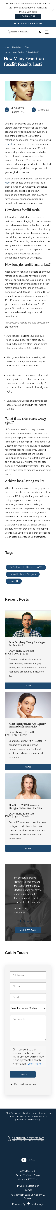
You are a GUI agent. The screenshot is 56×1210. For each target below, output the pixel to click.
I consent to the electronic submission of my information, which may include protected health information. (28, 1056)
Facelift (13, 581)
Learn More (28, 16)
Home (6, 47)
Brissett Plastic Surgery (22, 574)
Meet (8, 182)
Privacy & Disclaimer (28, 1186)
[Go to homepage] (20, 32)
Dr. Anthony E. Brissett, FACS (25, 567)
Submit (22, 1074)
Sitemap (28, 1190)
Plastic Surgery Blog (20, 47)
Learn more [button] (34, 1063)
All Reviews (28, 930)
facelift (10, 144)
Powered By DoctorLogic (28, 1204)
